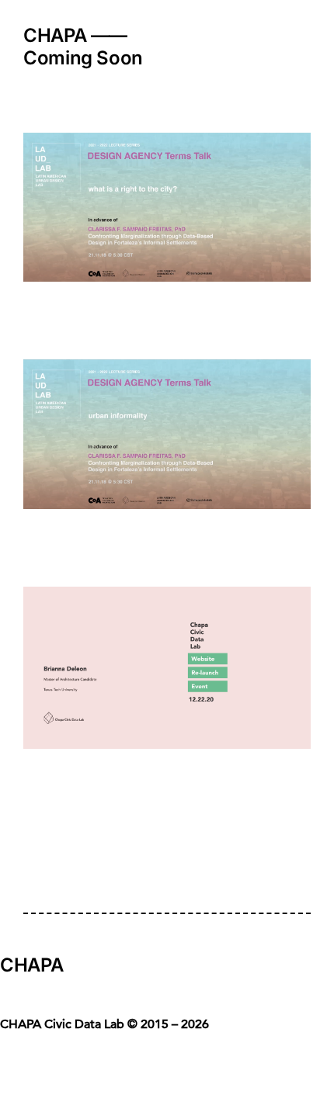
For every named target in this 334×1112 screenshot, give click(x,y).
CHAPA (31, 965)
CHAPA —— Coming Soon (83, 46)
